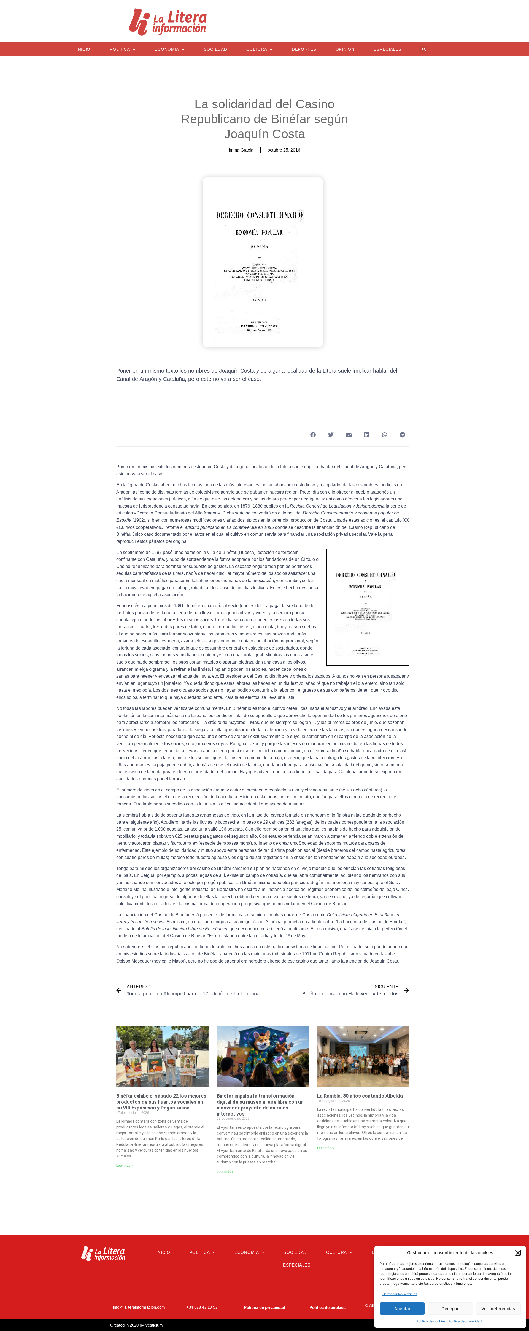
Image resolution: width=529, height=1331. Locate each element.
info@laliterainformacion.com (139, 1307)
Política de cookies (431, 1321)
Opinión (345, 49)
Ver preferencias (498, 1308)
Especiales (387, 49)
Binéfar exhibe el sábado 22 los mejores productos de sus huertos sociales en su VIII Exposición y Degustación (161, 1102)
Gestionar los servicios (399, 1294)
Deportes (304, 49)
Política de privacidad (465, 1321)
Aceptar (402, 1308)
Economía (167, 49)
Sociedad (215, 49)
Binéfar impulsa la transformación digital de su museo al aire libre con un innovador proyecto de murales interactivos (260, 1105)
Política (120, 49)
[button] (518, 1252)
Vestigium (154, 1325)
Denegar (450, 1308)
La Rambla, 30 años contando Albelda (360, 1096)
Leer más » (124, 1166)
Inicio (83, 49)
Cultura (256, 49)
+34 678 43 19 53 (201, 1307)
